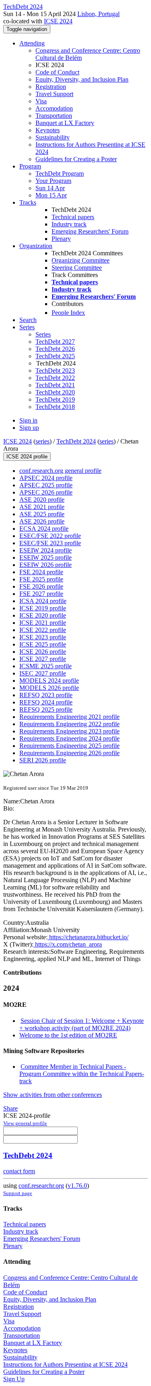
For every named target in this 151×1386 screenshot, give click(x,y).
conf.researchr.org (41, 1185)
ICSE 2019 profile (42, 608)
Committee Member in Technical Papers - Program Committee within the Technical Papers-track (81, 1073)
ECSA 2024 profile (43, 528)
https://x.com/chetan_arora (67, 944)
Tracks (27, 202)
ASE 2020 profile (41, 499)
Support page (17, 1193)
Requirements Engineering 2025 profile (69, 745)
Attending (32, 43)
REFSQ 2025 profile (45, 709)
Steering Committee (77, 267)
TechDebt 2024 (76, 441)
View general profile (25, 1123)
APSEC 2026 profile (45, 492)
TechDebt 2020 (55, 392)
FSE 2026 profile (41, 586)
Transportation (53, 115)
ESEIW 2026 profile (45, 564)
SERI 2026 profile (42, 760)
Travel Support (54, 93)
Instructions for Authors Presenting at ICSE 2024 (65, 1364)
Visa (41, 101)
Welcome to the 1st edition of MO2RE (68, 1035)
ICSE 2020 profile (42, 615)
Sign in (28, 420)
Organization (35, 245)
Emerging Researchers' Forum (90, 231)
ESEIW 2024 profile (45, 550)
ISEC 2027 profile (42, 673)
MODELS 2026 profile (49, 687)
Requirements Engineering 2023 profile (69, 731)
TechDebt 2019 (55, 399)
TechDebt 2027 (55, 341)
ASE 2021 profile (41, 506)
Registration (50, 86)
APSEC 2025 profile (45, 485)
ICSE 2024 (58, 21)
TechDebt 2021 (55, 385)
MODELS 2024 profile (49, 680)
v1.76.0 (77, 1185)
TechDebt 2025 (55, 356)
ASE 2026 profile (41, 521)
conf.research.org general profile (60, 470)
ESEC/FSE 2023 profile (50, 543)
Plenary (61, 238)
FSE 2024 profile (41, 572)
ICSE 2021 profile (42, 622)
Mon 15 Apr (51, 195)
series (42, 441)
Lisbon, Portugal (98, 13)
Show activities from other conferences (52, 1094)
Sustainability (52, 137)
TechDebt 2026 (55, 348)
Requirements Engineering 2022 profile (69, 724)
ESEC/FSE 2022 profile (50, 535)
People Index (68, 312)
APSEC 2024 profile (45, 477)
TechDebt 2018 (55, 406)
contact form (19, 1171)
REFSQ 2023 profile (45, 695)
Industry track (69, 224)
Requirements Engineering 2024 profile (69, 738)
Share (10, 1108)
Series (43, 334)
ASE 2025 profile (41, 514)
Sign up (29, 427)
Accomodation (54, 108)
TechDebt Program (59, 173)
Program (30, 166)
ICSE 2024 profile (27, 457)
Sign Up (14, 1379)
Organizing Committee (81, 260)
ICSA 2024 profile (42, 601)
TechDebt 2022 (55, 377)
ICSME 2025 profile (45, 666)
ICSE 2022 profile (42, 629)
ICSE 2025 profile (42, 644)
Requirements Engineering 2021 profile (69, 716)
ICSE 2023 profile (42, 637)
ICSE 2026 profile (42, 651)
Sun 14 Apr (50, 188)
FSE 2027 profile (41, 593)
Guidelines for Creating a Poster (76, 159)
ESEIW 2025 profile (45, 557)
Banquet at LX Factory (64, 122)
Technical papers (73, 217)
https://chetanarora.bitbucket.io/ (88, 937)
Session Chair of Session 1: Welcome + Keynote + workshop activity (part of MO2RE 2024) (81, 1024)
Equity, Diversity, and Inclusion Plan (81, 79)
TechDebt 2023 (55, 370)
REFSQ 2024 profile (45, 702)
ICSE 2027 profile (42, 658)
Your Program (53, 180)
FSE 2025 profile (41, 579)
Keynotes (47, 130)
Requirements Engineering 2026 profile (69, 752)
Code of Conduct (57, 72)
